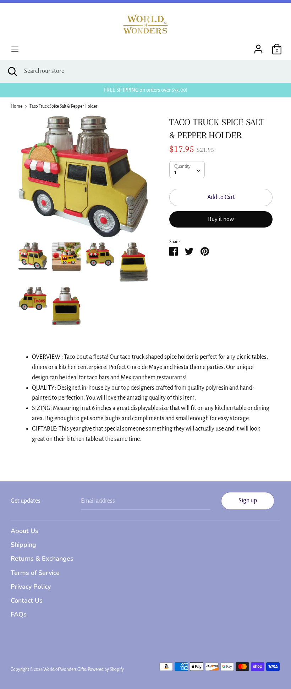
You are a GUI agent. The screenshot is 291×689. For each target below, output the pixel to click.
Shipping (23, 544)
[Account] (258, 47)
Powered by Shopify (106, 669)
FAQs (19, 614)
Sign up (247, 500)
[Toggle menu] (15, 49)
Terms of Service (35, 572)
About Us (24, 531)
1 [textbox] (175, 172)
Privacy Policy (31, 586)
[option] (83, 179)
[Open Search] (12, 71)
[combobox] (187, 169)
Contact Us (27, 600)
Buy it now (221, 219)
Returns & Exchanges (42, 558)
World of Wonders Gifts (64, 669)
